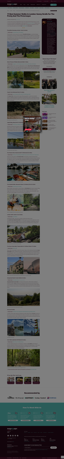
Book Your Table (28, 129)
